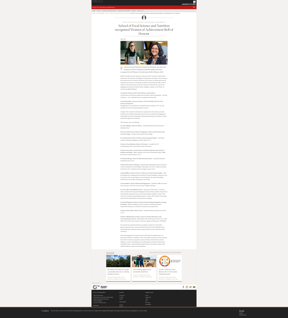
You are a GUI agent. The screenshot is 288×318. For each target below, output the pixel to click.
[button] (194, 7)
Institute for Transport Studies (99, 302)
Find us (147, 299)
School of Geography (97, 301)
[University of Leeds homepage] (189, 3)
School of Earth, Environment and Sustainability (103, 297)
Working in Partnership (124, 11)
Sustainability (148, 304)
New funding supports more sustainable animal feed (142, 270)
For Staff (121, 297)
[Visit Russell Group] (104, 287)
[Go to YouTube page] (194, 287)
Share (124, 39)
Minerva (121, 306)
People (134, 11)
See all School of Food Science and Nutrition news (165, 252)
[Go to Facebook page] (183, 287)
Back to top (95, 283)
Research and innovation (109, 11)
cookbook (133, 97)
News (107, 13)
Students (121, 305)
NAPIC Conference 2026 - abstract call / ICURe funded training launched (168, 271)
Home (93, 11)
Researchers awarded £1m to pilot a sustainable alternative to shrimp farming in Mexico (118, 271)
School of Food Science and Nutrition (103, 7)
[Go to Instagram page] (187, 287)
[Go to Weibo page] (190, 287)
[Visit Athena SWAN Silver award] (96, 287)
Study (98, 11)
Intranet (121, 299)
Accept (241, 311)
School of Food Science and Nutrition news (135, 22)
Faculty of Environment (98, 13)
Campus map (148, 297)
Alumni (147, 295)
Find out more (242, 315)
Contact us (140, 11)
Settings (241, 313)
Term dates (147, 302)
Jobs (146, 301)
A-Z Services (122, 295)
